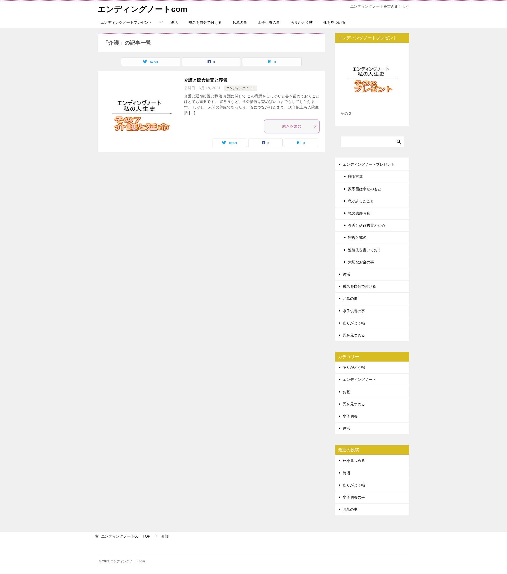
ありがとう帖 (301, 22)
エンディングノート (240, 88)
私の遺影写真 (359, 213)
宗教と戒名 (357, 237)
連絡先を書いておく (364, 250)
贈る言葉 (355, 176)
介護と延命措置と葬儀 (205, 80)
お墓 (346, 392)
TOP (125, 536)
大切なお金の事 (361, 262)
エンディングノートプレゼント (126, 22)
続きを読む (291, 126)
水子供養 (350, 416)
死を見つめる (334, 22)
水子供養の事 (269, 22)
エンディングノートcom (142, 9)
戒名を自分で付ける (205, 22)
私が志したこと (361, 201)
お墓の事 (239, 22)
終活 (174, 22)
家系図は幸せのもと (364, 189)
